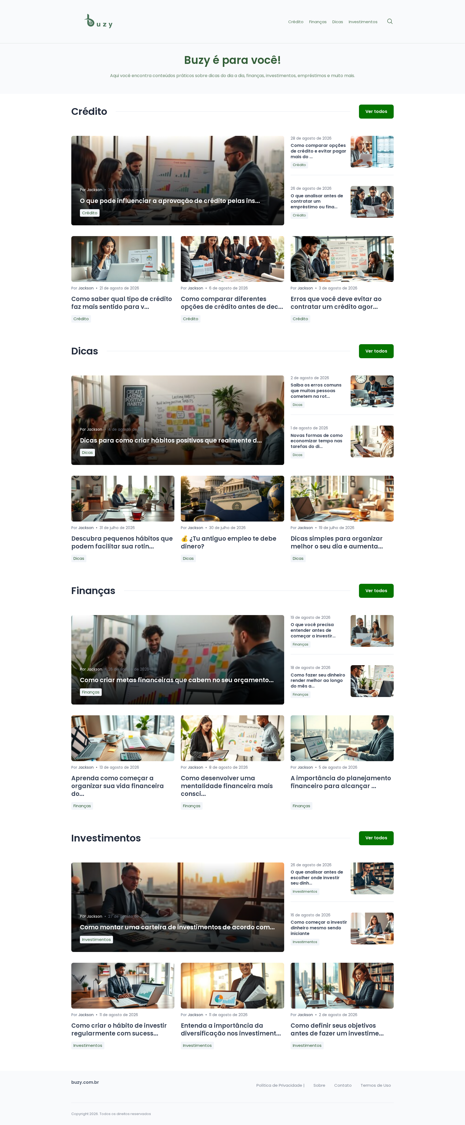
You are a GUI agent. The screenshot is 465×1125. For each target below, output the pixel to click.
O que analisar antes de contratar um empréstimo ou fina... (317, 201)
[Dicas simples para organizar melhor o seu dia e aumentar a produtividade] (342, 520)
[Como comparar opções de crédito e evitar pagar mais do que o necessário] (372, 152)
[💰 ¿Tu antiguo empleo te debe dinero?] (232, 520)
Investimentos (363, 22)
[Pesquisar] (390, 21)
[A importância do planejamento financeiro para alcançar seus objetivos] (342, 760)
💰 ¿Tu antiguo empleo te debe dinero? (228, 542)
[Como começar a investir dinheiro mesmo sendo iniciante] (372, 928)
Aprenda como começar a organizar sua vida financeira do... (117, 786)
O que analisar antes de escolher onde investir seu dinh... (317, 877)
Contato (343, 1085)
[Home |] (109, 21)
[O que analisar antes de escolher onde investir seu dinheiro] (372, 878)
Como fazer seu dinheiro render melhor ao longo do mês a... (318, 680)
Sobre (319, 1085)
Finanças (318, 22)
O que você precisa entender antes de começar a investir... (313, 630)
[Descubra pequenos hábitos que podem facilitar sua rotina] (122, 520)
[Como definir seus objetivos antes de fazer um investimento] (342, 1007)
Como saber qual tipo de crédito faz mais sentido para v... (121, 303)
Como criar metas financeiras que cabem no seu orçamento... (177, 680)
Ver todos (376, 111)
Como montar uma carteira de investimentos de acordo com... (177, 927)
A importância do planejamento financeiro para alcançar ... (341, 782)
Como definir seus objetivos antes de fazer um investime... (337, 1030)
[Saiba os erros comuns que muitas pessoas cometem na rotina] (372, 391)
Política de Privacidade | (280, 1085)
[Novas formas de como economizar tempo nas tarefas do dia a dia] (372, 441)
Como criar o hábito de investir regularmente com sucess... (119, 1030)
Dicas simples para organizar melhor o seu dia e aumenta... (337, 542)
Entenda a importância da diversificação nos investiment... (231, 1030)
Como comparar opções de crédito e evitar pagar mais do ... (318, 151)
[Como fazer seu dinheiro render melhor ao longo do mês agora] (372, 681)
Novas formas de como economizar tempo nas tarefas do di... (317, 441)
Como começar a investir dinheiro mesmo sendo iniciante (319, 928)
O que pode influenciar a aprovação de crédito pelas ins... (170, 201)
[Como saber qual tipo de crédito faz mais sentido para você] (122, 280)
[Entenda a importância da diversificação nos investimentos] (232, 1007)
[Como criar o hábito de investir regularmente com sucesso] (122, 1007)
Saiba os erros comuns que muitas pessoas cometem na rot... (316, 390)
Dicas (337, 22)
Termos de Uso (376, 1085)
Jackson (94, 189)
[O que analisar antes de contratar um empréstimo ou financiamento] (372, 202)
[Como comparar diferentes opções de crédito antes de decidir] (232, 280)
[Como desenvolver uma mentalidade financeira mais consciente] (232, 760)
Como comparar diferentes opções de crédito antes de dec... (232, 303)
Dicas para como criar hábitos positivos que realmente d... (171, 440)
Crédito (296, 22)
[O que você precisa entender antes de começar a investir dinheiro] (372, 631)
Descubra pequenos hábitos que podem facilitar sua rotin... (122, 542)
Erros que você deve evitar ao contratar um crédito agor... (336, 303)
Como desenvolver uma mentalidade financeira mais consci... (227, 786)
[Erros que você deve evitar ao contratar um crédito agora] (342, 280)
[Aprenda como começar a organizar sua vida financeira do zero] (122, 760)
